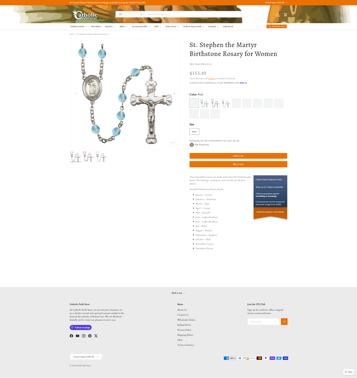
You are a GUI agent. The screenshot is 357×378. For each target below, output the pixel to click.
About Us (182, 309)
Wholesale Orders (186, 319)
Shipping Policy (185, 335)
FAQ (179, 340)
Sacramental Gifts (139, 26)
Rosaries (109, 26)
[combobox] (188, 14)
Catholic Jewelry (77, 26)
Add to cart (238, 155)
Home (72, 34)
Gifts (156, 26)
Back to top (177, 293)
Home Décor (171, 26)
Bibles (122, 26)
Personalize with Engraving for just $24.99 (214, 141)
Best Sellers (96, 26)
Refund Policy (184, 324)
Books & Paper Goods (192, 26)
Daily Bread (228, 26)
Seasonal (212, 26)
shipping (212, 78)
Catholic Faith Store (83, 365)
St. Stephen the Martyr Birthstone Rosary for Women (93, 34)
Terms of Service (185, 345)
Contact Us (182, 314)
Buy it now (238, 164)
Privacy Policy (184, 330)
